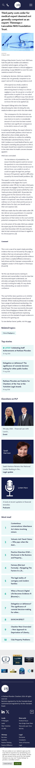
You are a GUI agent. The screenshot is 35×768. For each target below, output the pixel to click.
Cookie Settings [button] (8, 763)
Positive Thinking (6, 742)
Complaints (22, 740)
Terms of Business (24, 742)
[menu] (30, 5)
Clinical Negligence (8, 333)
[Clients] (5, 660)
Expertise (4, 740)
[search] (3, 5)
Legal (20, 745)
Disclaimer (22, 737)
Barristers (4, 737)
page (29, 321)
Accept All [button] (17, 763)
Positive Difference (6, 745)
